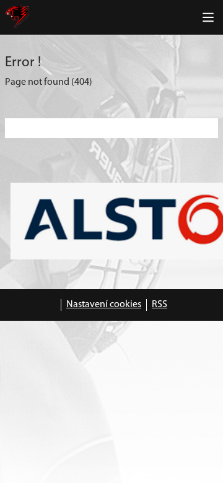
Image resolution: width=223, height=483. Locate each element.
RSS (159, 305)
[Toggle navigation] (208, 17)
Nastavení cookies (103, 305)
